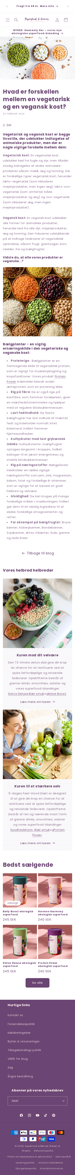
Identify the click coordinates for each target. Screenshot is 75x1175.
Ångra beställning (20, 1076)
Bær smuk (36, 694)
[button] (7, 20)
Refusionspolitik (43, 1150)
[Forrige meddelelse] (7, 6)
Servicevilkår (63, 1156)
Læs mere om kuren (35, 702)
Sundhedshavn (21, 830)
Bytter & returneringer (24, 1041)
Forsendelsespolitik (21, 1024)
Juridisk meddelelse (50, 1162)
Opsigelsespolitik (26, 1168)
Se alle (37, 983)
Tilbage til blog (40, 553)
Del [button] (9, 125)
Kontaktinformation (51, 1168)
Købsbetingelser (19, 1033)
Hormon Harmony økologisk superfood (53, 913)
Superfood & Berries (37, 1146)
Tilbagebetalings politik (24, 1050)
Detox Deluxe (18, 694)
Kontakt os (15, 1015)
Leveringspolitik (25, 1162)
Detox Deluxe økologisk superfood (19, 964)
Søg (10, 1067)
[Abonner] (63, 1101)
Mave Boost (57, 694)
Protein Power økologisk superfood (53, 964)
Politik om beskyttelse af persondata (30, 1156)
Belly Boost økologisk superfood (18, 913)
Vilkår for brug (18, 1059)
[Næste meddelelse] (68, 6)
